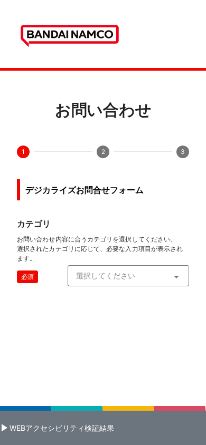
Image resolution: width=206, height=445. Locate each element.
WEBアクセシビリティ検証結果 (62, 427)
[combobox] (128, 275)
